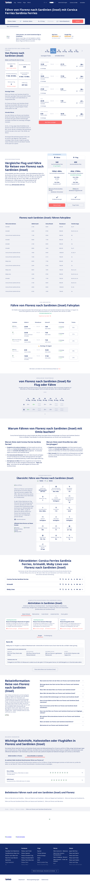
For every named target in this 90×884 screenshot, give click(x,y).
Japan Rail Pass (73, 851)
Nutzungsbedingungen (33, 879)
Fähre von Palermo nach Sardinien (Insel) (36, 798)
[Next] (82, 51)
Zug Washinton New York (12, 853)
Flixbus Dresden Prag (27, 855)
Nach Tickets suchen (11, 68)
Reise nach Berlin (74, 853)
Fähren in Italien (20, 809)
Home (6, 809)
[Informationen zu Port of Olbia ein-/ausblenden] (82, 773)
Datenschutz (45, 879)
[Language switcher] (53, 2)
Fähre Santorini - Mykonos (60, 851)
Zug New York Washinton (12, 851)
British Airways (41, 855)
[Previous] (23, 399)
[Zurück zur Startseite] (9, 2)
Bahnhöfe (8, 860)
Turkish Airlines (41, 853)
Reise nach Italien (74, 860)
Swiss (38, 858)
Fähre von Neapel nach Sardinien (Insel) (55, 798)
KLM (38, 860)
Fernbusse (24, 848)
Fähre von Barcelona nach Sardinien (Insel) (16, 798)
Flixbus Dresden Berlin (27, 858)
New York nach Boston (11, 858)
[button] (41, 21)
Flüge (24, 2)
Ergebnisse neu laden (44, 316)
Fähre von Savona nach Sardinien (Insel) (35, 801)
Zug (15, 2)
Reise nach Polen (74, 858)
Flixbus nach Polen (26, 851)
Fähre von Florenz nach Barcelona (54, 801)
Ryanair (39, 851)
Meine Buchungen (62, 2)
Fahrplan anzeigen (11, 86)
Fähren (29, 2)
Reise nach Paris (73, 855)
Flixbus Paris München (27, 860)
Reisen (71, 848)
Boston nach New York (11, 855)
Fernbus (19, 2)
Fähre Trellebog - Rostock (60, 857)
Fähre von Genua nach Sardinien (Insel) (75, 798)
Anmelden (82, 2)
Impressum (22, 879)
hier (59, 368)
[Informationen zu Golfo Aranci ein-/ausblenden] (82, 780)
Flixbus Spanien (25, 853)
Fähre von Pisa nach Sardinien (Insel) (15, 801)
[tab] (46, 55)
